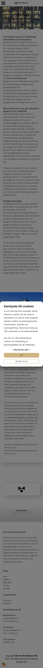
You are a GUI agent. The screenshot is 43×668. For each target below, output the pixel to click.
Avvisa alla (21, 361)
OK (21, 355)
